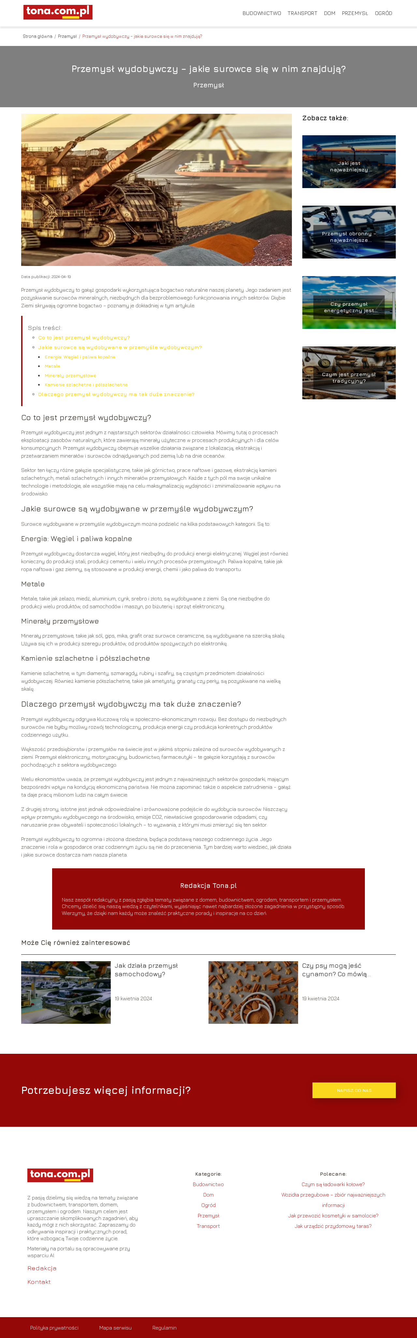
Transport (302, 13)
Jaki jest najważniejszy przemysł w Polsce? (349, 166)
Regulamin (164, 1328)
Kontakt (39, 1281)
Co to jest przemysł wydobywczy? (84, 337)
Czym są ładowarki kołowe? (333, 1184)
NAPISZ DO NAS (354, 1090)
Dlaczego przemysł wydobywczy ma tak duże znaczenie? (116, 394)
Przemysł (355, 13)
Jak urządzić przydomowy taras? (333, 1226)
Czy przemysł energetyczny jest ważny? (349, 307)
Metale (52, 366)
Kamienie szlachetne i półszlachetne (86, 384)
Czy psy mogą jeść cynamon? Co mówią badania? (334, 970)
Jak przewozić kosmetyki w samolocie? (333, 1215)
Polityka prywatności (54, 1328)
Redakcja (42, 1268)
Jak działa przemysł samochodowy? (146, 970)
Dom (330, 13)
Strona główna (38, 36)
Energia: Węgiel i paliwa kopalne (80, 357)
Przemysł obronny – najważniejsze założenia (349, 237)
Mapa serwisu (115, 1328)
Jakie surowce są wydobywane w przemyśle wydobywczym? (120, 347)
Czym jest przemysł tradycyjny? (349, 377)
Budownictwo (262, 13)
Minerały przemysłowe (70, 375)
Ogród (384, 13)
